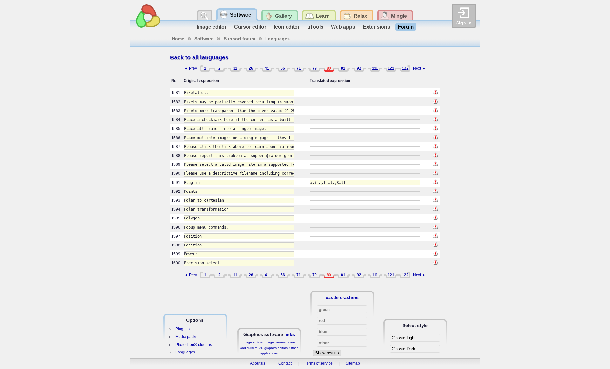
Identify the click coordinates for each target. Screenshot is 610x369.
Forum (406, 27)
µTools (315, 27)
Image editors (253, 342)
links (289, 334)
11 (235, 68)
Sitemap (353, 363)
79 (314, 68)
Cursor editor (250, 27)
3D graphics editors (273, 348)
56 (283, 68)
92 (359, 68)
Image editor (212, 27)
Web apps (343, 27)
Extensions (376, 27)
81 (343, 68)
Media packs (186, 336)
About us (257, 363)
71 (298, 68)
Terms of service (319, 363)
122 (405, 68)
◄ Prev (190, 68)
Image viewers (275, 342)
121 (391, 68)
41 (267, 68)
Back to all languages (199, 57)
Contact (285, 363)
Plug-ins (182, 329)
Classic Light (404, 337)
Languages (277, 38)
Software (204, 38)
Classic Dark (403, 348)
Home (178, 38)
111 (375, 68)
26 (251, 68)
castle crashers (342, 297)
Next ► (419, 68)
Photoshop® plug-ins (193, 344)
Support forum (239, 38)
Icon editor (287, 27)
